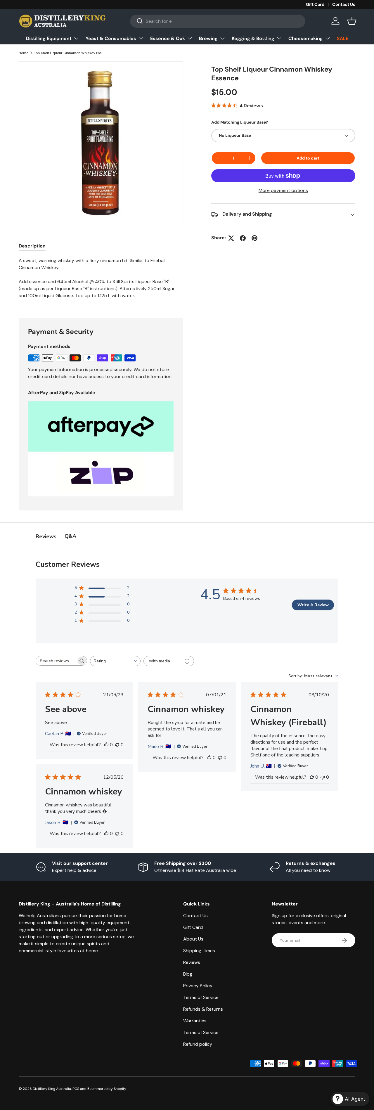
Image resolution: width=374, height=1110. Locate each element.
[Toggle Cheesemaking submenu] (327, 38)
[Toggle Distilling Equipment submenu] (76, 38)
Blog (187, 974)
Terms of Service (201, 997)
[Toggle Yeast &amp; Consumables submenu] (140, 38)
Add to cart (308, 158)
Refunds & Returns (203, 1009)
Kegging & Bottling (253, 38)
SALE (342, 38)
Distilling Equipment (49, 38)
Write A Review (313, 605)
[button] (351, 21)
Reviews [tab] (46, 536)
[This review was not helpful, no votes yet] (117, 745)
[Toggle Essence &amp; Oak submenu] (189, 38)
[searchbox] (56, 660)
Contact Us (343, 4)
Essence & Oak (167, 38)
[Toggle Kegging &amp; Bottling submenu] (279, 38)
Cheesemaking (305, 38)
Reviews (191, 962)
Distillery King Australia (52, 1088)
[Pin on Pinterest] (254, 238)
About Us (193, 939)
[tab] (32, 245)
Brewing (208, 38)
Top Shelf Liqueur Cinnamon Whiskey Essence (69, 53)
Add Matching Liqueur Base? (239, 122)
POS (75, 1088)
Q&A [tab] (70, 536)
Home (23, 53)
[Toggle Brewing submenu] (222, 38)
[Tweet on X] (231, 238)
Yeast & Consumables (111, 38)
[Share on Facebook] (243, 238)
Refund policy (197, 1044)
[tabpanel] (101, 280)
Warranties (195, 1021)
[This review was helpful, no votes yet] (106, 745)
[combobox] (217, 21)
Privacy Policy (197, 986)
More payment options (283, 191)
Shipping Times (199, 951)
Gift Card (315, 4)
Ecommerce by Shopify (106, 1088)
